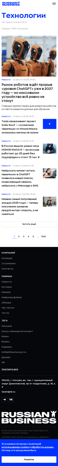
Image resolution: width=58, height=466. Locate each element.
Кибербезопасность (14, 352)
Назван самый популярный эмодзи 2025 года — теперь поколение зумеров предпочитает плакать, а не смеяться (20, 206)
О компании (9, 263)
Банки (5, 336)
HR (3, 362)
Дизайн (6, 357)
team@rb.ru (8, 392)
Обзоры (6, 303)
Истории (7, 287)
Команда (7, 258)
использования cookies (15, 447)
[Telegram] (4, 399)
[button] (54, 3)
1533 (43, 236)
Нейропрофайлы (12, 297)
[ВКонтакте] (11, 399)
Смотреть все (10, 369)
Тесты (5, 313)
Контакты (7, 269)
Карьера (7, 347)
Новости (7, 282)
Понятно (29, 459)
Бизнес (6, 342)
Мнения (6, 292)
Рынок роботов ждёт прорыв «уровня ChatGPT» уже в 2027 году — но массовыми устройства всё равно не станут (27, 92)
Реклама (7, 326)
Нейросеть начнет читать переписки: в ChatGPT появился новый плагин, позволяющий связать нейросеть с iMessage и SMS (20, 178)
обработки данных (42, 447)
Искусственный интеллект (17, 331)
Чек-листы (8, 308)
